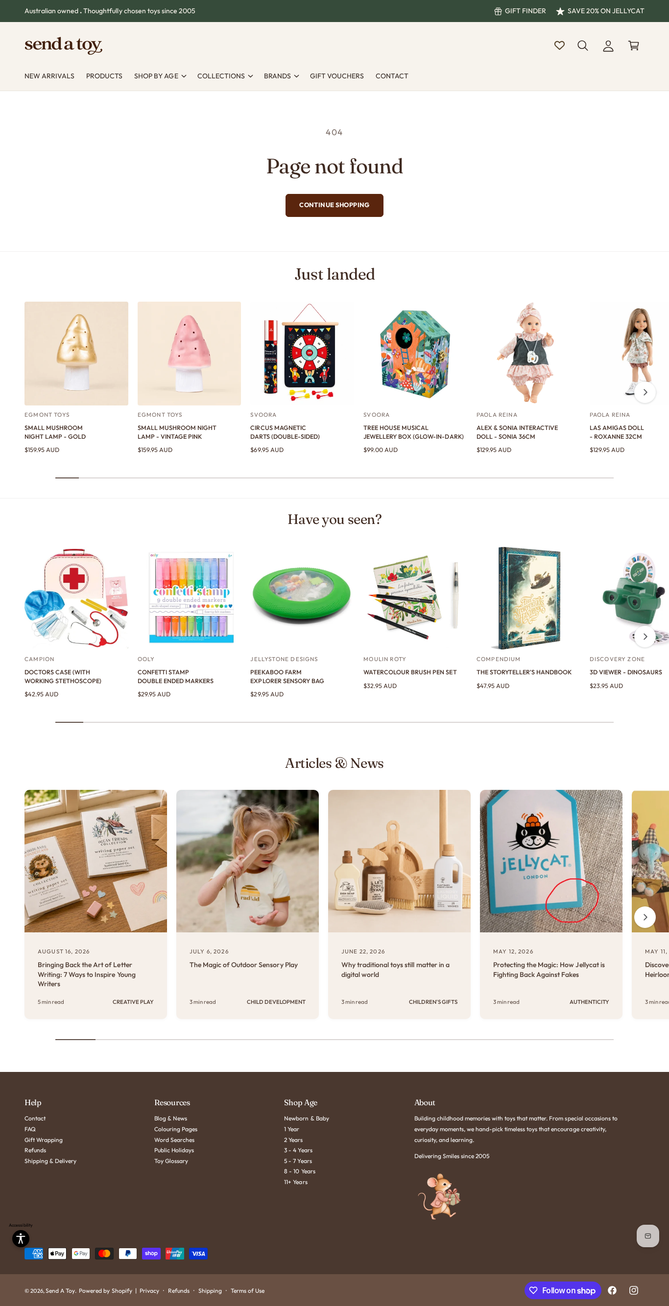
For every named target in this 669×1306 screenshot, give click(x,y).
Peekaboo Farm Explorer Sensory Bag (287, 676)
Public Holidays (174, 1150)
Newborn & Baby (306, 1118)
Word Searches (174, 1139)
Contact (35, 1118)
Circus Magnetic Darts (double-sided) (284, 432)
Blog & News (170, 1118)
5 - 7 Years (297, 1160)
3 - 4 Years (298, 1150)
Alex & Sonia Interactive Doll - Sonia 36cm (517, 432)
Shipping (210, 1290)
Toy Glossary (171, 1160)
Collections (221, 75)
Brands (277, 75)
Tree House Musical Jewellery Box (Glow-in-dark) (413, 432)
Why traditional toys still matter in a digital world (395, 969)
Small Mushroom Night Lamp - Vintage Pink (177, 432)
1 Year (291, 1129)
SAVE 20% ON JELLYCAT (606, 10)
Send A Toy (60, 1290)
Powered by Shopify (105, 1290)
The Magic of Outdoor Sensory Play (244, 964)
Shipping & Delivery (50, 1160)
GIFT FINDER (525, 10)
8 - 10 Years (299, 1171)
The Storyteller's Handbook (524, 672)
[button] (583, 45)
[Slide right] (645, 392)
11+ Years (295, 1182)
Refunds (35, 1150)
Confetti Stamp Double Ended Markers (176, 676)
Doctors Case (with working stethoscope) (62, 676)
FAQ (30, 1129)
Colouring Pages (175, 1129)
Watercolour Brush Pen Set (409, 672)
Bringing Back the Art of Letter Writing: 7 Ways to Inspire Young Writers (87, 974)
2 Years (293, 1139)
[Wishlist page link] (559, 45)
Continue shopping (334, 205)
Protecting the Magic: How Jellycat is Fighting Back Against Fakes (549, 969)
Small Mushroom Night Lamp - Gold (55, 432)
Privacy (149, 1290)
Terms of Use (247, 1290)
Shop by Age (156, 75)
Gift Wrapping (43, 1139)
